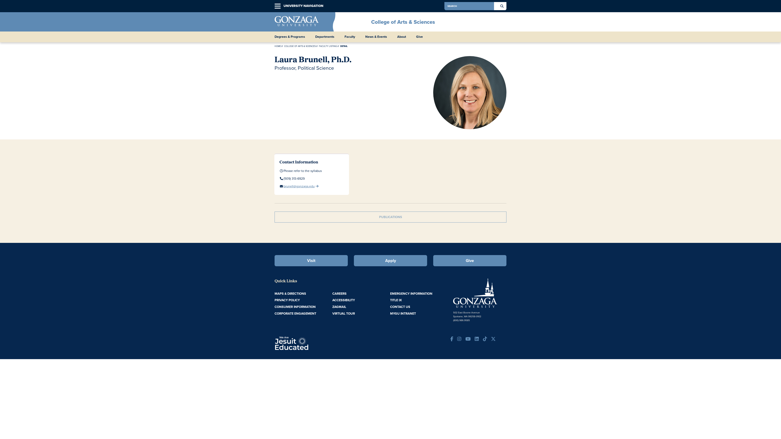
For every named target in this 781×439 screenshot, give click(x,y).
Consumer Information (295, 306)
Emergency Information (411, 293)
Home (278, 46)
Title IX (396, 300)
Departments (324, 37)
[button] (278, 6)
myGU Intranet (403, 313)
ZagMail (339, 306)
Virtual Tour (343, 313)
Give (419, 37)
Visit (311, 261)
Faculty (350, 37)
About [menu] (401, 37)
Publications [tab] (390, 217)
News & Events (376, 37)
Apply (390, 261)
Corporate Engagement (295, 313)
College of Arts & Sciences (403, 22)
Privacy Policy (287, 300)
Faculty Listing (328, 46)
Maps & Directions (290, 293)
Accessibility (343, 300)
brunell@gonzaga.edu (299, 186)
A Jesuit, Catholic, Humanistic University (309, 343)
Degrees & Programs (290, 37)
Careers (339, 293)
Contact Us (400, 306)
